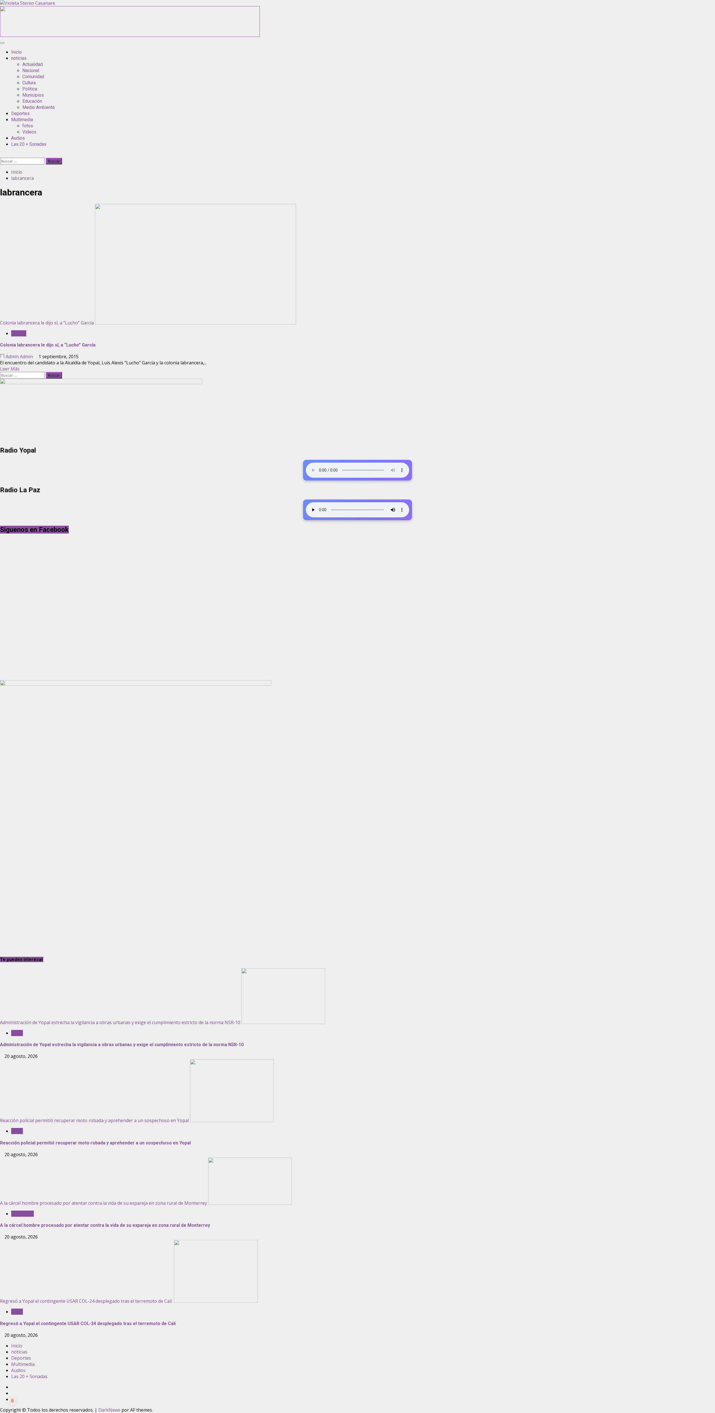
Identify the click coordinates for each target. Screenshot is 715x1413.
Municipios (33, 95)
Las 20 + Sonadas (28, 144)
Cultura (29, 82)
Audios (18, 138)
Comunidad (33, 76)
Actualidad (32, 64)
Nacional (30, 70)
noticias (19, 58)
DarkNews (109, 1410)
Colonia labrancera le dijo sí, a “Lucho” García (47, 323)
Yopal (17, 1033)
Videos (29, 132)
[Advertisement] (130, 35)
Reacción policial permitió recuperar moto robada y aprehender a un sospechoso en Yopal (94, 1120)
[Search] (1, 155)
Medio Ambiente (38, 107)
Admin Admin (19, 356)
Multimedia (22, 119)
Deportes (20, 113)
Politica (29, 89)
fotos (27, 125)
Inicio (16, 52)
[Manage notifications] (12, 1400)
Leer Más (10, 369)
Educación (32, 101)
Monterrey (22, 1214)
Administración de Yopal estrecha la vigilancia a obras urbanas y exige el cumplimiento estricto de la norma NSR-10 (120, 1022)
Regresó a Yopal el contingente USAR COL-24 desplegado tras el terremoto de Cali (86, 1301)
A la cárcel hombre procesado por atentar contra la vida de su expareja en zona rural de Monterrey (103, 1203)
